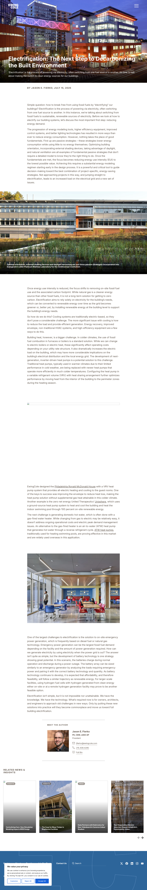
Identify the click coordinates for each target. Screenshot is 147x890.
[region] (28, 874)
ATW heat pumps (103, 530)
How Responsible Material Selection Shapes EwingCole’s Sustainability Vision (127, 807)
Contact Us (61, 863)
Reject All (28, 881)
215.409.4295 (82, 748)
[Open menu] (136, 6)
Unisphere (100, 501)
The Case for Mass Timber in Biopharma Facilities (55, 807)
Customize (14, 881)
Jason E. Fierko (81, 731)
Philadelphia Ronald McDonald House (75, 486)
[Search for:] (89, 863)
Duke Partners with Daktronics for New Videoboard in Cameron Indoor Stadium (91, 807)
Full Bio (79, 752)
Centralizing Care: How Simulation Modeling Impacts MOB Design (19, 807)
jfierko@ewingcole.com (86, 743)
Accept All (42, 881)
